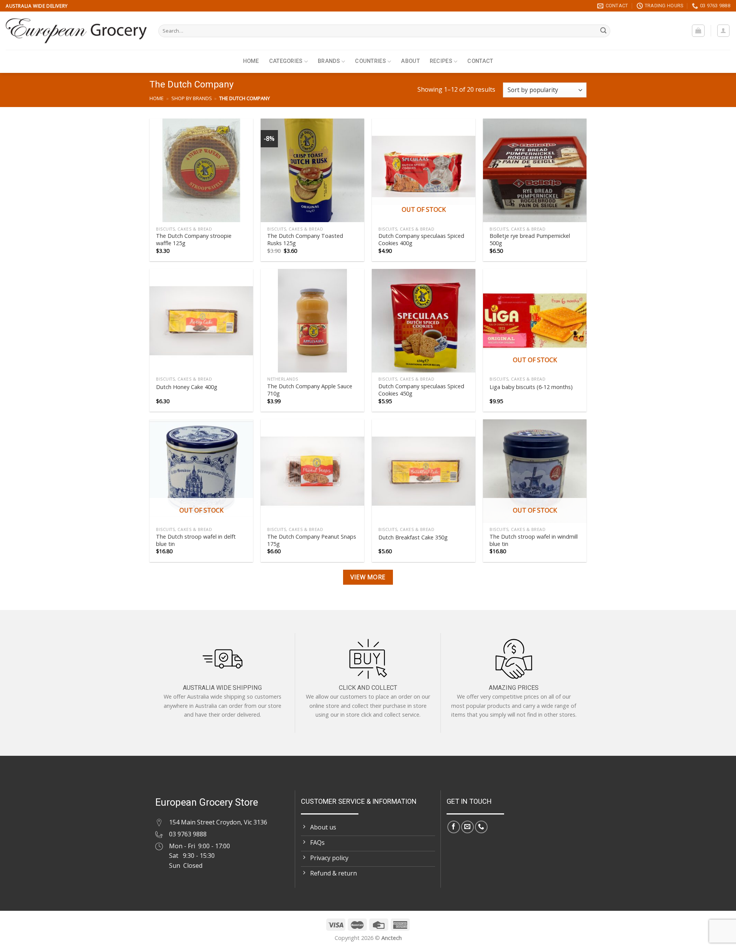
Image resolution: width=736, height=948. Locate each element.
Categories (286, 61)
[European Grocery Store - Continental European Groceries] (76, 31)
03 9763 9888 (188, 834)
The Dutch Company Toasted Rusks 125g (305, 239)
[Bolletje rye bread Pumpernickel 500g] (534, 170)
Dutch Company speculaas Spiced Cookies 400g (421, 239)
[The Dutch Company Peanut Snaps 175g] (312, 471)
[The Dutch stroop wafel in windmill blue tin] (534, 471)
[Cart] (698, 31)
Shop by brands (191, 98)
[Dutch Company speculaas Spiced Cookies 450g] (423, 321)
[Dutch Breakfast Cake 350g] (423, 471)
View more (367, 577)
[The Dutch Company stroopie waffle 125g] (201, 170)
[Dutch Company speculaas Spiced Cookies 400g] (423, 170)
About (410, 61)
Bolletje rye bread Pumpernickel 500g (530, 239)
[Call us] (481, 827)
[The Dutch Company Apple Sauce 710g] (312, 321)
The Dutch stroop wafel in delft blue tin (196, 540)
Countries (370, 61)
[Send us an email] (467, 827)
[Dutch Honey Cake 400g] (201, 321)
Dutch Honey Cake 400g (186, 387)
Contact (480, 61)
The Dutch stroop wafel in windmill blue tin (534, 540)
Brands (329, 61)
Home (251, 61)
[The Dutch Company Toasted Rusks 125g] (312, 170)
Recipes (441, 61)
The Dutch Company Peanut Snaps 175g (311, 540)
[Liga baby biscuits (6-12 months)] (534, 321)
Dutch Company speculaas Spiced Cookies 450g (421, 390)
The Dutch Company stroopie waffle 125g (194, 239)
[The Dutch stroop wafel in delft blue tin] (201, 471)
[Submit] (603, 31)
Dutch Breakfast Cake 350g (413, 537)
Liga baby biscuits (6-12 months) (531, 387)
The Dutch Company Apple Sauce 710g (309, 390)
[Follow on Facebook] (453, 827)
